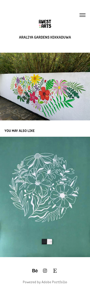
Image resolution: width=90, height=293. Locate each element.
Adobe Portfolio (54, 281)
